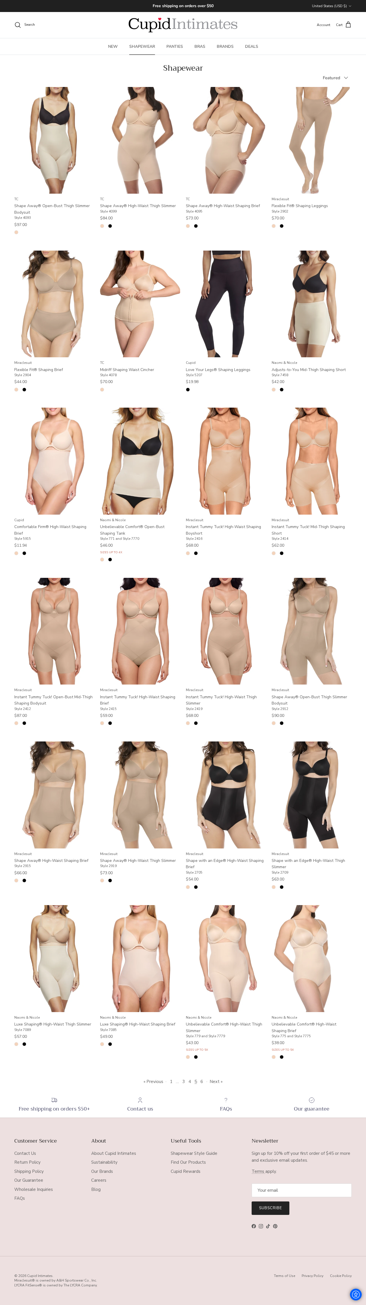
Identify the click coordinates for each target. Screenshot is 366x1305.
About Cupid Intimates (113, 1153)
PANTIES (174, 46)
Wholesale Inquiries (33, 1189)
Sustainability (104, 1162)
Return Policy (27, 1162)
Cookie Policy (341, 1276)
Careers (98, 1180)
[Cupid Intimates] (183, 25)
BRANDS (225, 46)
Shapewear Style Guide (194, 1153)
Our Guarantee (28, 1180)
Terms (258, 1171)
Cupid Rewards (185, 1171)
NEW (113, 46)
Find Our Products (188, 1162)
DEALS (251, 46)
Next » (216, 1081)
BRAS (199, 46)
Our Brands (102, 1171)
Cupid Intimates (40, 1276)
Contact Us (25, 1153)
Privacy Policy (312, 1276)
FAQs (19, 1198)
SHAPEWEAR (142, 46)
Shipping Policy (29, 1171)
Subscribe (270, 1208)
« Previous (153, 1081)
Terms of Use (284, 1276)
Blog (96, 1189)
